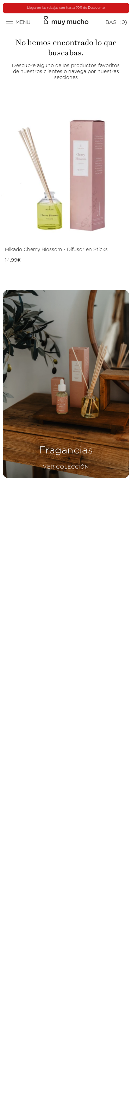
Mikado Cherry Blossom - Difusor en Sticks (56, 249)
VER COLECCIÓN (66, 467)
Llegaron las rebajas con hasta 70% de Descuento (66, 7)
